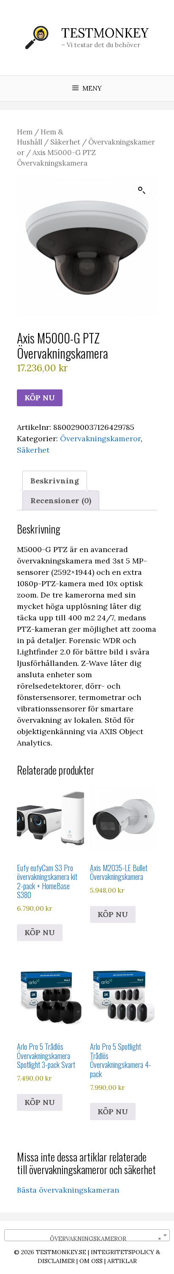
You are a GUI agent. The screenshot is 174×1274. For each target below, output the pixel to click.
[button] (142, 190)
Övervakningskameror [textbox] (100, 1238)
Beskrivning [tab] (54, 480)
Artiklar (122, 1261)
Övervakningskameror (100, 438)
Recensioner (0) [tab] (60, 500)
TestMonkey (105, 33)
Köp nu (39, 397)
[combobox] (87, 1235)
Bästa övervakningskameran (68, 1190)
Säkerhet (65, 142)
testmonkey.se (61, 1252)
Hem (25, 132)
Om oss (91, 1261)
